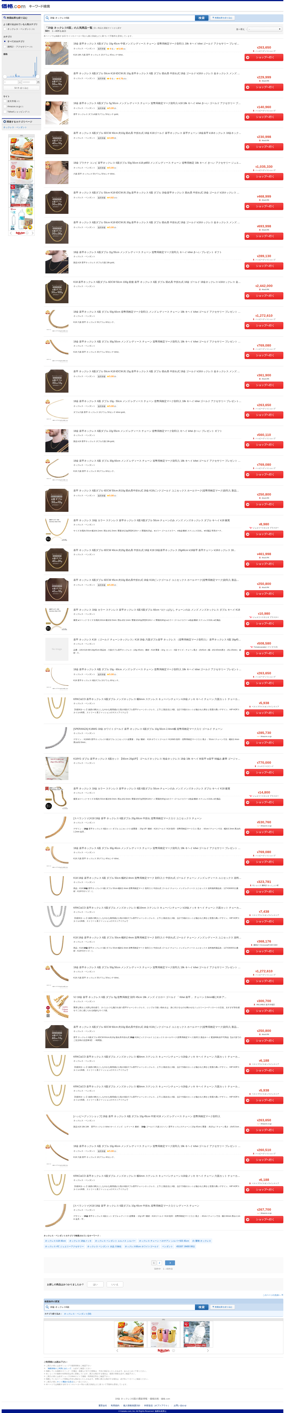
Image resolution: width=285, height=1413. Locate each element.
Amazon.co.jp (15, 106)
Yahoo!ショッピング (18, 111)
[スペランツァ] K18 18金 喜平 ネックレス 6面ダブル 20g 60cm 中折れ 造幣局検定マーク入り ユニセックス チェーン (137, 818)
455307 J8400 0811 (185, 1246)
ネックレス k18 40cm (55, 1241)
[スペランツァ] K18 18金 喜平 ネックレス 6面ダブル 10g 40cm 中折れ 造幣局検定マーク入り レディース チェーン (136, 1205)
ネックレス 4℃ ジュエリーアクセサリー (64, 1246)
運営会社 (102, 1405)
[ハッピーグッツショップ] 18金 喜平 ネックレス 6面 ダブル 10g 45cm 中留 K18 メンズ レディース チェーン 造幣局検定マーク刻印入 (146, 1116)
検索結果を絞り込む (224, 18)
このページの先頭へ (272, 1295)
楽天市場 (13, 101)
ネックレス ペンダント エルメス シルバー (115, 1241)
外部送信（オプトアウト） (157, 1405)
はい (95, 1284)
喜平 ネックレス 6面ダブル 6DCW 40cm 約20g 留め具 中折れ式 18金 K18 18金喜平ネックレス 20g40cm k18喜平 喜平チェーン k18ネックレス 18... (154, 550)
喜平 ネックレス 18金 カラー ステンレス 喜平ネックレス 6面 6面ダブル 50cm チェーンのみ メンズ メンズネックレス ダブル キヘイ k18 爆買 (151, 520)
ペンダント (167, 1246)
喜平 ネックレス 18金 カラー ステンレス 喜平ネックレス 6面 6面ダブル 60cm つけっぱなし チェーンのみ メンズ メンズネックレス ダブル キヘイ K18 (156, 609)
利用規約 (115, 1405)
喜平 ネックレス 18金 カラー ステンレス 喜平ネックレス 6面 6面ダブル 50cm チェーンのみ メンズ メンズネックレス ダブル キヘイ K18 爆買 (151, 788)
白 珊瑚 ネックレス (201, 1241)
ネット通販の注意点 (65, 1382)
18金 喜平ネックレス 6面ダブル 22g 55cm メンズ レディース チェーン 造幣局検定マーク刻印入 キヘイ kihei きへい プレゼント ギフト (147, 431)
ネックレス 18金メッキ (80, 1241)
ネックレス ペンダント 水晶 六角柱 (104, 1246)
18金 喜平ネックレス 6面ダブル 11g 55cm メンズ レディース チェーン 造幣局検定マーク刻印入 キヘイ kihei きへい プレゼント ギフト (147, 252)
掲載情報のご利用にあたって (59, 1368)
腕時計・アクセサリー (19, 46)
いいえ (114, 1284)
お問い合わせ (180, 1405)
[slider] (5, 77)
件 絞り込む (21, 88)
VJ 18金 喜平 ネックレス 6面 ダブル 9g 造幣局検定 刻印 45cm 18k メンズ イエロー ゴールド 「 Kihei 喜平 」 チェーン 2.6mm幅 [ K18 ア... (149, 997)
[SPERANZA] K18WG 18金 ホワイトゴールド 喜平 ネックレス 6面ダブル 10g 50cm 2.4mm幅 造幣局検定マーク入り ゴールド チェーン (148, 728)
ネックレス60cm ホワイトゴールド (142, 1246)
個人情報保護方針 (131, 1405)
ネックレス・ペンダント (21, 29)
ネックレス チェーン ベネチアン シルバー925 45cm (164, 1241)
